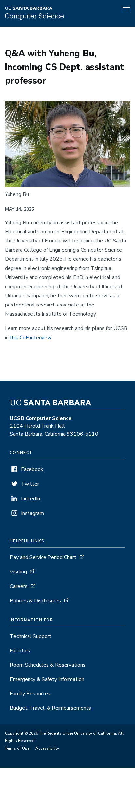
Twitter (30, 484)
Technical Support (30, 636)
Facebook (32, 469)
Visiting (18, 571)
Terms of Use (17, 748)
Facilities (20, 650)
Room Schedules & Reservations (48, 665)
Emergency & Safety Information (47, 679)
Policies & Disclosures (35, 600)
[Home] (34, 18)
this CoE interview (30, 337)
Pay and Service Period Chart (43, 557)
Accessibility (47, 748)
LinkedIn (30, 498)
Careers (19, 586)
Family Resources (30, 693)
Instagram (32, 513)
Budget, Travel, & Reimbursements (50, 708)
